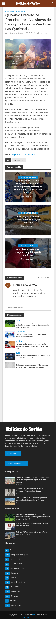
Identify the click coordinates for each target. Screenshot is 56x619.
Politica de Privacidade (16, 463)
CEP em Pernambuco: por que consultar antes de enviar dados (31, 336)
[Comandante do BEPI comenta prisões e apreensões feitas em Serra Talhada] (10, 501)
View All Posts (43, 277)
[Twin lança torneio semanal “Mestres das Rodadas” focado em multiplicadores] (10, 365)
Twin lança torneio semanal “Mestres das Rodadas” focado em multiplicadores (32, 366)
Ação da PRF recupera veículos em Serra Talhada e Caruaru (31, 533)
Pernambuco (21, 332)
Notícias (19, 320)
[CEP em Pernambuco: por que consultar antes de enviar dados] (10, 334)
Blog (18, 353)
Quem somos (12, 453)
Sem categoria (19, 160)
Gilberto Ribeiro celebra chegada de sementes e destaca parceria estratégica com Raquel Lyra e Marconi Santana (28, 187)
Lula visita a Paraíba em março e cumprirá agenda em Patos (28, 252)
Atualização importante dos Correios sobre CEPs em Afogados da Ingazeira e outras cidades (32, 480)
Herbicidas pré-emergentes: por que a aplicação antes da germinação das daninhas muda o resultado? (33, 325)
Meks (34, 614)
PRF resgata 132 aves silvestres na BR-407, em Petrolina (28, 219)
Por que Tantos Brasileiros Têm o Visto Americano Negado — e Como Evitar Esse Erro (32, 346)
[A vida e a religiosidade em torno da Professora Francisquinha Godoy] (10, 492)
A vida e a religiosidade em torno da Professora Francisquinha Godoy (29, 490)
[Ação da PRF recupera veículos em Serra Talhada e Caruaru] (10, 535)
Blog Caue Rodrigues (15, 11)
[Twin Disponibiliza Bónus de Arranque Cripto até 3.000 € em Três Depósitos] (10, 356)
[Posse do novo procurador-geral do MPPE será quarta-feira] (10, 526)
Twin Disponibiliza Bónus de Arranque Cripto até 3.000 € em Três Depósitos (33, 357)
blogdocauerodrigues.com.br (24, 154)
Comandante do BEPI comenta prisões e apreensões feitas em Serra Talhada (31, 499)
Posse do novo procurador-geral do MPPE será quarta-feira (32, 524)
